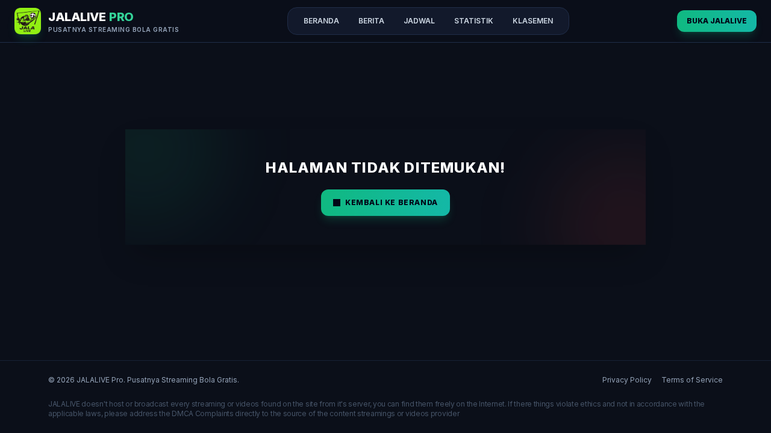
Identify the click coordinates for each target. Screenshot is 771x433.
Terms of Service (692, 379)
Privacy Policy (627, 379)
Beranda (321, 20)
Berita (371, 20)
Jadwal (419, 20)
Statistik (473, 20)
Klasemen (533, 20)
